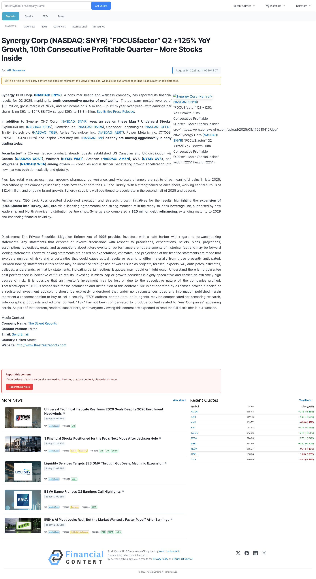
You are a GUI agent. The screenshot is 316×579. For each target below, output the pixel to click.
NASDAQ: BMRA (90, 127)
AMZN (194, 411)
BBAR (94, 507)
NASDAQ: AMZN (115, 159)
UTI (73, 426)
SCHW (114, 451)
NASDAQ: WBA (33, 164)
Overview (29, 26)
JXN (107, 451)
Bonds (73, 451)
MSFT (110, 532)
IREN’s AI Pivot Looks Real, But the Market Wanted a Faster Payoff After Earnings (108, 519)
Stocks (29, 16)
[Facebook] (247, 557)
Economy (83, 451)
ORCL (194, 454)
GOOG (194, 432)
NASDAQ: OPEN (157, 127)
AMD (193, 422)
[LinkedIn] (255, 557)
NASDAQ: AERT (111, 132)
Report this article (19, 386)
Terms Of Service (183, 558)
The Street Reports (42, 323)
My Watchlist (273, 6)
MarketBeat (54, 426)
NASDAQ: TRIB (44, 132)
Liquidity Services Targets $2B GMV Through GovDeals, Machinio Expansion (105, 463)
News (44, 26)
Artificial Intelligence (79, 532)
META (194, 438)
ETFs (45, 16)
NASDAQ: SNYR (48, 95)
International (79, 26)
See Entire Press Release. (116, 111)
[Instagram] (264, 557)
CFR (101, 451)
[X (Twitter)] (238, 557)
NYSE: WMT (72, 159)
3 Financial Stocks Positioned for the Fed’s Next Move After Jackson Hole (102, 438)
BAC (193, 427)
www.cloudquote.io (169, 551)
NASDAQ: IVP (92, 138)
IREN (103, 532)
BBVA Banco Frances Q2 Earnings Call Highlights (84, 491)
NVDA (118, 532)
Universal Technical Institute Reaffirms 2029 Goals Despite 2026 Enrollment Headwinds (103, 411)
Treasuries (99, 26)
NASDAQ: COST (29, 159)
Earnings (74, 507)
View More (179, 400)
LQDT (74, 479)
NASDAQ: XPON (39, 127)
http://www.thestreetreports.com (41, 345)
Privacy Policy (160, 558)
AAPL (193, 416)
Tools (61, 16)
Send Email (20, 334)
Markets (11, 16)
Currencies (59, 26)
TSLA (193, 459)
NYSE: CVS (152, 159)
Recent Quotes (242, 6)
